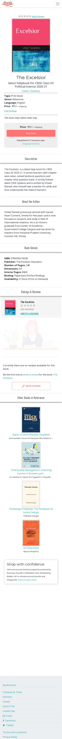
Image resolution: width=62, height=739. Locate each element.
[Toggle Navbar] (58, 4)
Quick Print (9, 706)
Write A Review (32, 385)
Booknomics (9, 685)
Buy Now (31, 133)
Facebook (10, 720)
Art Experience (31, 547)
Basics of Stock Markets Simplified (31, 434)
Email (8, 715)
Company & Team (12, 692)
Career (6, 701)
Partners (7, 696)
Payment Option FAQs (27, 580)
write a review (30, 374)
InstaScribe (9, 711)
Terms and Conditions (15, 732)
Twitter (9, 725)
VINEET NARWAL (31, 91)
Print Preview (10, 110)
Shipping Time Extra (31, 143)
